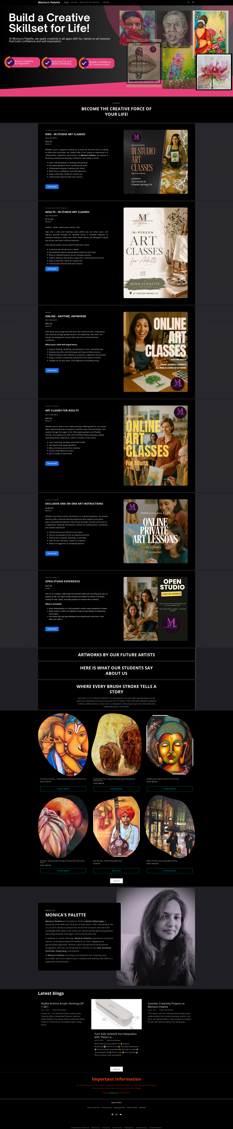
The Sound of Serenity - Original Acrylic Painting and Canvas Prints (63, 779)
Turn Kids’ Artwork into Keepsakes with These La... (115, 1035)
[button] (90, 2)
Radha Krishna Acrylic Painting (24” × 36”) (62, 1005)
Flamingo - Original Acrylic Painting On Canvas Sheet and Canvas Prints (62, 861)
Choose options (63, 789)
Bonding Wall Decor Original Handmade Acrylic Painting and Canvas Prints (114, 780)
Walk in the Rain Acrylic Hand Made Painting (162, 861)
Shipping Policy (119, 1108)
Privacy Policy (107, 1108)
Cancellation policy (141, 1127)
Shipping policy (129, 1127)
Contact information (155, 1127)
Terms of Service (93, 1108)
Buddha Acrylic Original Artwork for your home (163, 779)
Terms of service (117, 1127)
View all (116, 881)
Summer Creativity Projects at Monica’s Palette (166, 1005)
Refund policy (95, 1127)
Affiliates (142, 1108)
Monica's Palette (81, 1127)
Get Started (52, 187)
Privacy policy (106, 1127)
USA (88, 1127)
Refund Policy (132, 1108)
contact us (113, 1092)
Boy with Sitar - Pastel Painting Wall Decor (107, 861)
